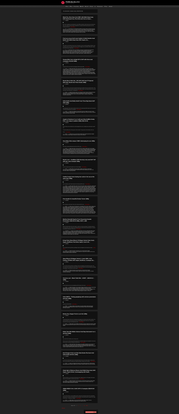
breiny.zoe (92, 323)
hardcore (82, 30)
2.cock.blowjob (81, 206)
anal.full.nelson (71, 149)
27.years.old (79, 68)
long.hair (72, 152)
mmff (80, 52)
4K (65, 28)
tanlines (71, 234)
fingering (86, 231)
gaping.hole (77, 189)
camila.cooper (85, 187)
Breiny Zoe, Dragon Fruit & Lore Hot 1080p (75, 314)
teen (82, 346)
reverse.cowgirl (87, 31)
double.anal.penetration (66, 30)
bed (94, 344)
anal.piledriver (77, 207)
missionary (88, 30)
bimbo (69, 169)
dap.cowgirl (69, 70)
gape (74, 30)
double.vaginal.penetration (66, 364)
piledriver (70, 31)
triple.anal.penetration (72, 170)
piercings (67, 31)
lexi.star (77, 364)
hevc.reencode (92, 231)
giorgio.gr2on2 (89, 51)
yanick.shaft (76, 74)
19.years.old (73, 206)
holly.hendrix (67, 52)
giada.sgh (74, 381)
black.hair (90, 28)
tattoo (90, 53)
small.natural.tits (72, 153)
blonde (95, 287)
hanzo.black (80, 189)
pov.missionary (69, 233)
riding (90, 31)
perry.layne (64, 252)
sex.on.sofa (64, 153)
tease (73, 234)
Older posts (63, 408)
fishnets (79, 51)
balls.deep (89, 186)
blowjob (64, 29)
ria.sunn (91, 364)
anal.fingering (86, 344)
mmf (91, 30)
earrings (70, 30)
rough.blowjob (79, 73)
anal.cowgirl (87, 68)
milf (75, 52)
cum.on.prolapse (78, 50)
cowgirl (76, 29)
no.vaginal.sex (85, 152)
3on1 (81, 68)
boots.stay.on (68, 29)
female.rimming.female (75, 51)
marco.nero (83, 381)
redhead (70, 73)
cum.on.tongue (93, 187)
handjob (82, 112)
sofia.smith (68, 307)
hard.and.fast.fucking (90, 189)
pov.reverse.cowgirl (74, 233)
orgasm (85, 52)
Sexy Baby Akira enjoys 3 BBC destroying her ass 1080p (79, 141)
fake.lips (83, 169)
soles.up (76, 153)
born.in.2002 (81, 187)
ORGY (66, 92)
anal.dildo (64, 149)
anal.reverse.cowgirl (83, 149)
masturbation (69, 232)
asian (89, 323)
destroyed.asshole (89, 29)
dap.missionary (74, 188)
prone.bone (83, 31)
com (74, 29)
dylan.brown (71, 381)
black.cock (87, 28)
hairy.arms (76, 210)
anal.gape (67, 69)
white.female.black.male (82, 153)
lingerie (70, 52)
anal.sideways (88, 149)
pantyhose (88, 52)
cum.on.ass (90, 400)
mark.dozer (79, 364)
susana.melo (64, 74)
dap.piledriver (78, 188)
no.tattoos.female (75, 212)
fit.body (68, 189)
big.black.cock (81, 28)
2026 (72, 111)
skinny (89, 73)
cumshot (82, 29)
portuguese (64, 73)
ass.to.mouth (78, 111)
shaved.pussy (68, 153)
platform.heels (65, 53)
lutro (82, 251)
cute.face (64, 188)
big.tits (80, 400)
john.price (74, 251)
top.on (67, 74)
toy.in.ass (69, 74)
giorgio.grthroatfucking (78, 30)
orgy (92, 169)
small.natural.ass (93, 233)
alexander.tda (77, 250)
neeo (83, 52)
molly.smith (93, 112)
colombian (89, 187)
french (81, 51)
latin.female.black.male (66, 152)
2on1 (72, 28)
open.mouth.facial (84, 212)
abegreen (84, 148)
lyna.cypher (73, 52)
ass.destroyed (86, 186)
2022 (72, 250)
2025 (72, 92)
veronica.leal (89, 290)
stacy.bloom (70, 252)
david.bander (87, 188)
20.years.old (77, 148)
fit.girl (70, 189)
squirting (85, 53)
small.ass (89, 233)
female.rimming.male (84, 324)
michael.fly (83, 364)
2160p (71, 28)
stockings (87, 53)
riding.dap (73, 73)
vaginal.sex (72, 74)
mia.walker (64, 346)
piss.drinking (73, 31)
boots (66, 29)
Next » (87, 405)
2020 (69, 28)
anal (74, 28)
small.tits (94, 73)
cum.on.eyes (79, 29)
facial (72, 30)
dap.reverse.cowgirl (74, 70)
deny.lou (82, 363)
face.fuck (64, 189)
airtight (83, 68)
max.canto (93, 211)
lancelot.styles (77, 211)
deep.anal (78, 70)
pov (85, 232)
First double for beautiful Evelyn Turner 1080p (76, 199)
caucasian (89, 69)
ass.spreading (75, 69)
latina (70, 152)
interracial (85, 30)
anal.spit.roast (81, 92)
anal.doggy (64, 69)
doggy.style (93, 29)
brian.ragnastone (78, 363)
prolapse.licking (72, 53)
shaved (82, 233)
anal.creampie (91, 68)
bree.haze (72, 29)
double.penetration (92, 70)
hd (72, 251)
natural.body (78, 152)
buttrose (71, 50)
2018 (76, 68)
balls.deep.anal (77, 28)
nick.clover (91, 251)
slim (78, 346)
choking (95, 323)
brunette (69, 50)
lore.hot (90, 324)
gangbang (84, 51)
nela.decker (86, 364)
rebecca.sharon (65, 382)
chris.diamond (93, 69)
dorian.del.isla (89, 50)
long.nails (91, 211)
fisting (88, 324)
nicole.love (90, 169)
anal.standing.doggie (93, 149)
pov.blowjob (87, 232)
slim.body (91, 73)
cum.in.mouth (89, 111)
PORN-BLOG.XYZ (73, 2)
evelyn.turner (87, 209)
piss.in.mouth (80, 31)
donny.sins (87, 92)
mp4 (92, 30)
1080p (70, 68)
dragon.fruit (74, 324)
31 (84, 405)
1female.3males (73, 68)
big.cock (84, 28)
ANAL (66, 68)
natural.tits (64, 31)
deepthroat (85, 29)
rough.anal (93, 31)
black (72, 187)
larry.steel (77, 251)
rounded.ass (86, 73)
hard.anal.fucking (85, 189)
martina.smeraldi (65, 232)
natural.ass (75, 152)
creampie (64, 70)
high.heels (64, 52)
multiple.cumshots (68, 346)
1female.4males (73, 344)
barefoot (82, 69)
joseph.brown (72, 211)
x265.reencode (76, 234)
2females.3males (75, 92)
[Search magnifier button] (95, 412)
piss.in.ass (76, 31)
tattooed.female (65, 192)
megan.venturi (85, 251)
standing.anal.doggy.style (80, 290)
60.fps (87, 206)
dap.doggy (70, 188)
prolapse (68, 53)
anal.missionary (78, 149)
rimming (79, 53)
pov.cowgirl (90, 232)
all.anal (88, 148)
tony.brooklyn (76, 382)
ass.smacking (71, 69)
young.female (80, 74)
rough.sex (82, 53)
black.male (93, 28)
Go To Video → (73, 26)
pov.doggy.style (65, 233)
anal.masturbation (91, 344)
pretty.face (67, 73)
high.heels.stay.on (65, 211)
